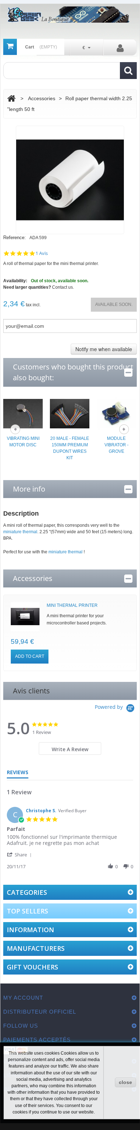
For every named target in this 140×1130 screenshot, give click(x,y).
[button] (20, 854)
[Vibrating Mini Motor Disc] (23, 413)
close (125, 1082)
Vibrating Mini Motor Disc (23, 441)
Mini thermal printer (72, 605)
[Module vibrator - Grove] (116, 413)
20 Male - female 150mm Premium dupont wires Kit (69, 448)
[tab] (70, 748)
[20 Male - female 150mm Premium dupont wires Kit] (69, 413)
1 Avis (42, 253)
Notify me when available (103, 349)
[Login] (120, 47)
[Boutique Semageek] (70, 14)
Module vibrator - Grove (116, 445)
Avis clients (31, 691)
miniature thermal (20, 531)
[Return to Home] (11, 98)
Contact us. (63, 287)
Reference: (14, 237)
